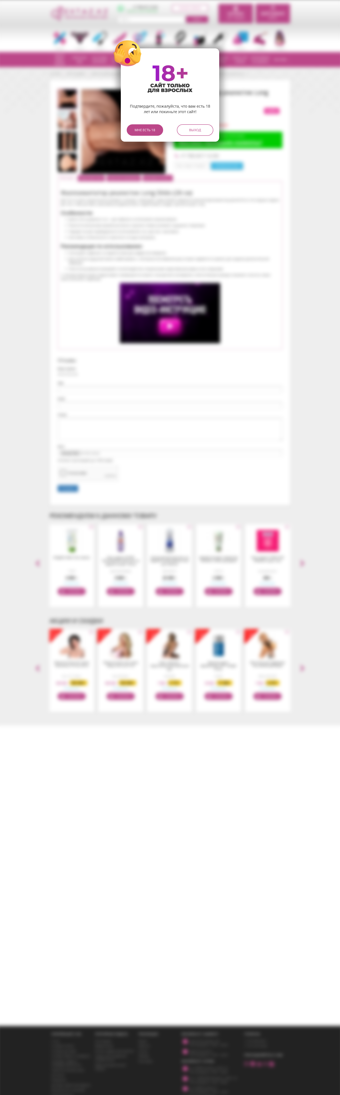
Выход (195, 130)
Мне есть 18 (145, 130)
